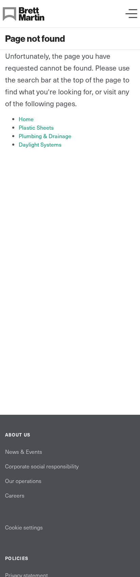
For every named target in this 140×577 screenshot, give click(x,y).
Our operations (23, 481)
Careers (14, 495)
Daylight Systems (40, 144)
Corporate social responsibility (41, 466)
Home (26, 119)
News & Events (23, 451)
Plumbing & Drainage (45, 136)
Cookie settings (24, 527)
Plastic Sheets (36, 127)
